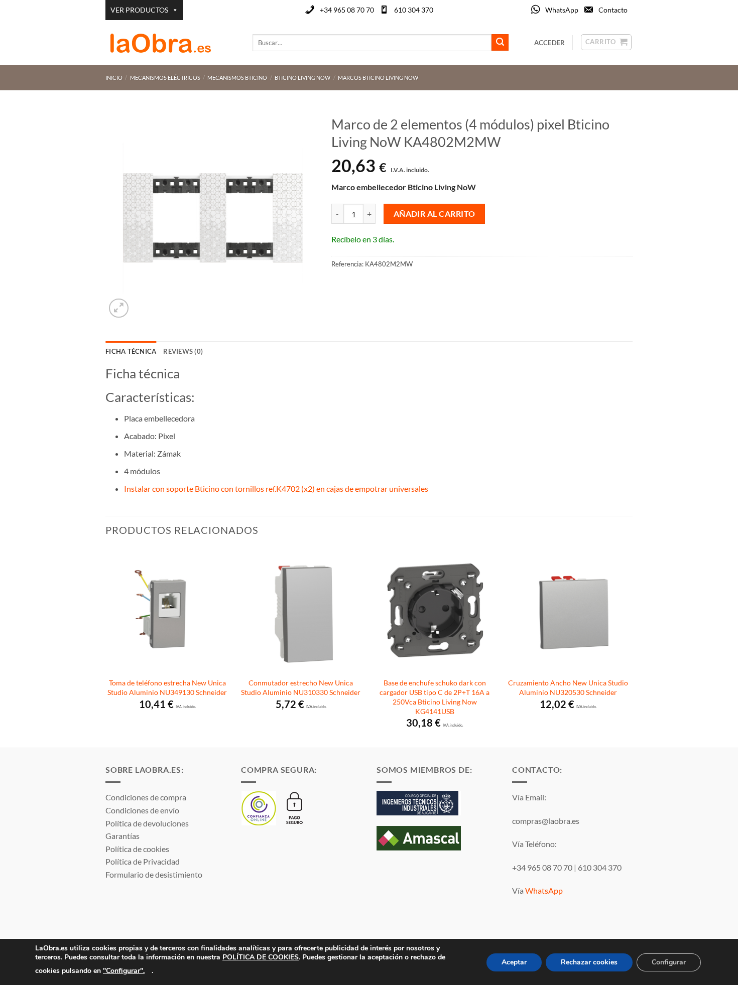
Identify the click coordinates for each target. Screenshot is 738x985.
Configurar (669, 962)
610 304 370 (413, 10)
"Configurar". (124, 970)
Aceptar (514, 962)
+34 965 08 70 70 (347, 10)
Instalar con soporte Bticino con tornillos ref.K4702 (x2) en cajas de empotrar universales (277, 488)
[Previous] (105, 647)
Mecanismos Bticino (237, 77)
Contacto (613, 10)
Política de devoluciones (147, 823)
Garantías (122, 835)
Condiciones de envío (142, 810)
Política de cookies (137, 849)
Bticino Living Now (302, 77)
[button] (119, 308)
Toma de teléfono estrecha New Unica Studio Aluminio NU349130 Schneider (167, 687)
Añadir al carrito (434, 213)
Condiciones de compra (145, 797)
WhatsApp (561, 10)
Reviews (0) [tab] (183, 351)
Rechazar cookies (589, 962)
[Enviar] (500, 42)
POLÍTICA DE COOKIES (260, 957)
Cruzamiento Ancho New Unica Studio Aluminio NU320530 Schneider (568, 687)
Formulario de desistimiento (153, 874)
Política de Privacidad (142, 861)
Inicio (113, 77)
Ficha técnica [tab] (130, 351)
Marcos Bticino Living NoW (378, 77)
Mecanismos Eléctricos (165, 77)
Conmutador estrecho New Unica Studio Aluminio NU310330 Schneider (300, 687)
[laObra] (171, 43)
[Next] (629, 647)
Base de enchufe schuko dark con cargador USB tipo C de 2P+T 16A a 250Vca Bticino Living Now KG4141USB (434, 696)
